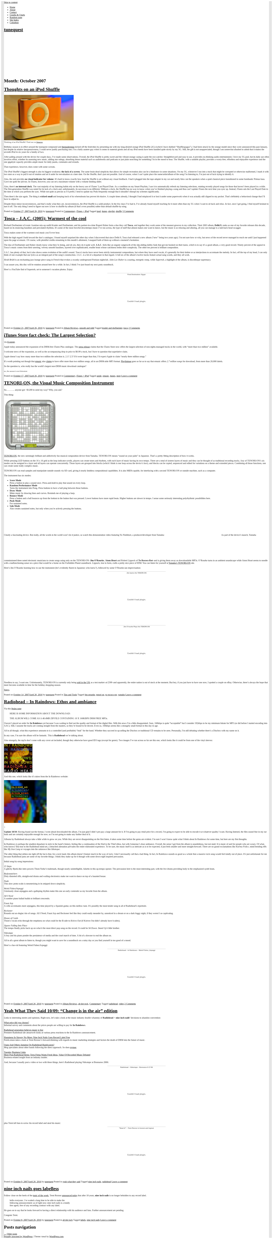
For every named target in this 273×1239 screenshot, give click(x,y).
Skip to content (10, 2)
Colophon (14, 22)
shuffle (119, 211)
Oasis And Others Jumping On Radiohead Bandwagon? (29, 1045)
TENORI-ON (10, 456)
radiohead (113, 1004)
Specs (6, 690)
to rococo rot (111, 694)
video (121, 1004)
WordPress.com (56, 1236)
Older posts (10, 1234)
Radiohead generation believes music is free (23, 1030)
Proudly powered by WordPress (18, 1236)
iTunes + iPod (82, 211)
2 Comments (134, 328)
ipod (99, 211)
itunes (104, 211)
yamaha (121, 694)
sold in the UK (83, 682)
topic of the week (40, 1195)
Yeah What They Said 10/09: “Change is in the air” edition (60, 1010)
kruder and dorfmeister (112, 328)
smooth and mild (86, 328)
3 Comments (128, 211)
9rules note (16, 708)
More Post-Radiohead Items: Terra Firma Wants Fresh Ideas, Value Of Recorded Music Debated (47, 1055)
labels (83, 1220)
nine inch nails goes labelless (31, 1188)
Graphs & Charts (17, 15)
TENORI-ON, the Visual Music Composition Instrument (59, 382)
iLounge (11, 342)
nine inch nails (94, 1181)
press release (84, 347)
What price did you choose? (16, 1022)
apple (99, 376)
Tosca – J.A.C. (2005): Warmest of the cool (45, 218)
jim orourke (90, 694)
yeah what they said (71, 1181)
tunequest (13, 29)
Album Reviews (71, 328)
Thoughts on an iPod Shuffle (32, 89)
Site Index (14, 20)
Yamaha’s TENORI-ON (180, 563)
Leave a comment (129, 376)
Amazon (39, 142)
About (12, 10)
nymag (73, 1047)
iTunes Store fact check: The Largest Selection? (50, 335)
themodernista (68, 147)
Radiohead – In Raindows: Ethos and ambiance (50, 701)
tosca (125, 328)
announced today (69, 1195)
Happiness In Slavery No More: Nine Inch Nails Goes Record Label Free (37, 1037)
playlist (111, 211)
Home (12, 7)
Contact (13, 12)
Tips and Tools (70, 694)
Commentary (69, 211)
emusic (38, 361)
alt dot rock (83, 1004)
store (118, 376)
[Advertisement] (136, 55)
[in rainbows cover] (25, 822)
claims (49, 361)
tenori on (100, 694)
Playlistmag (126, 361)
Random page (16, 17)
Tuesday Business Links (15, 1052)
